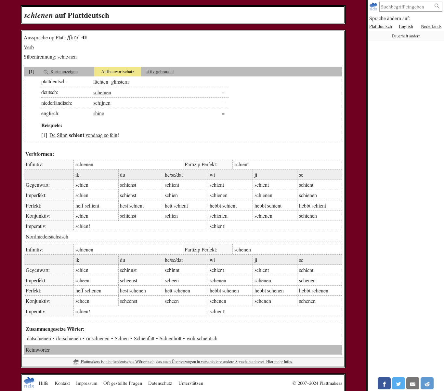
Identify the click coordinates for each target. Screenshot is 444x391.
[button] (84, 37)
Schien (122, 338)
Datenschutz (160, 383)
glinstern (120, 81)
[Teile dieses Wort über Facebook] (384, 383)
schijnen (102, 102)
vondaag (94, 134)
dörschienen (68, 338)
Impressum (86, 383)
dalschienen (39, 338)
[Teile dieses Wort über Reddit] (427, 383)
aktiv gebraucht (160, 71)
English (406, 26)
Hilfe (43, 383)
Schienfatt (144, 338)
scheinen (102, 91)
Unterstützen (190, 383)
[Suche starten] (437, 6)
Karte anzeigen (63, 71)
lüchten (100, 81)
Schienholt (170, 338)
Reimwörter (38, 349)
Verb (29, 47)
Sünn (62, 134)
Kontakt (62, 383)
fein (113, 134)
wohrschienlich (202, 338)
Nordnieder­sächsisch (47, 236)
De (52, 134)
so (106, 134)
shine (98, 113)
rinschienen (98, 338)
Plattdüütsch (380, 26)
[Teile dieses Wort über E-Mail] (412, 383)
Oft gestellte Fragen (122, 383)
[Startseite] (374, 7)
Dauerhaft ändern (406, 36)
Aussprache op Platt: (45, 37)
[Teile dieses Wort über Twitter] (398, 383)
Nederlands (431, 26)
